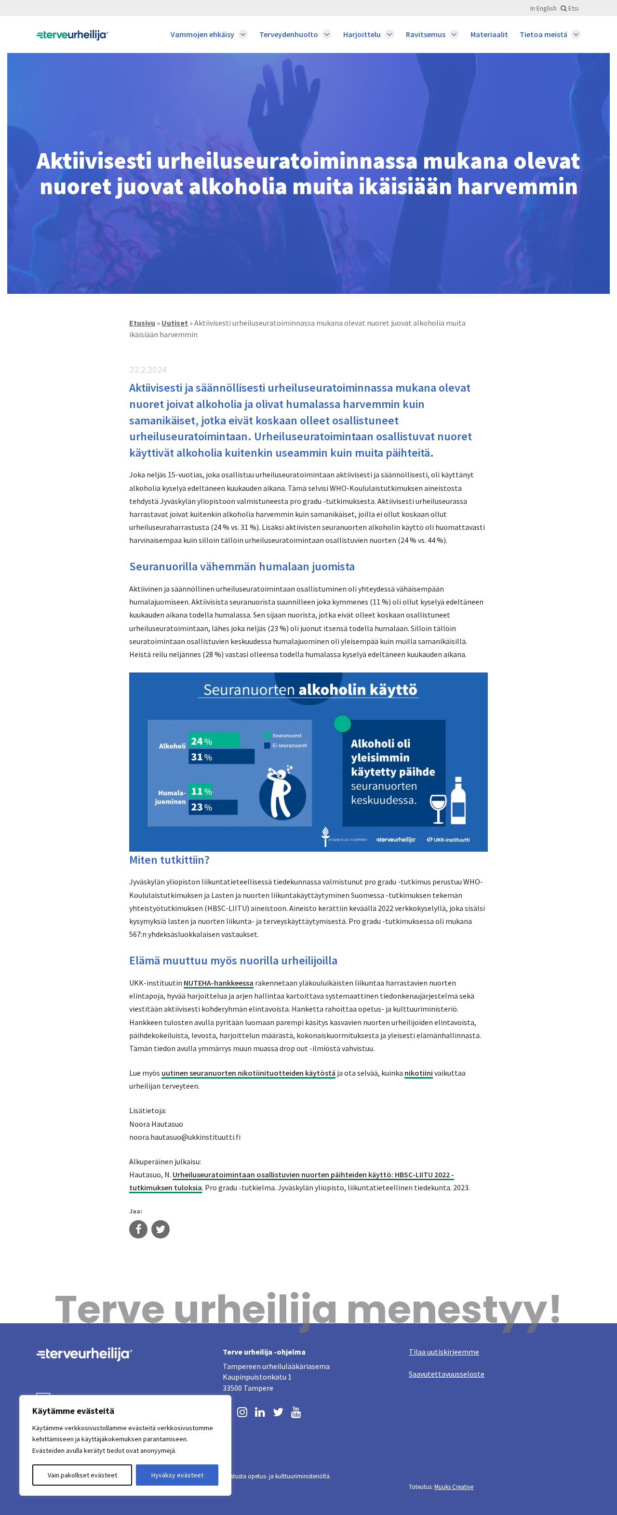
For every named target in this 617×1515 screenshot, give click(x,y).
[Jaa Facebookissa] (138, 1230)
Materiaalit (489, 34)
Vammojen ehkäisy (202, 34)
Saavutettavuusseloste (446, 1374)
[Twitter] (278, 1411)
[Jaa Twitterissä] (160, 1230)
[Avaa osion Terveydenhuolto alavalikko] (327, 34)
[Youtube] (296, 1411)
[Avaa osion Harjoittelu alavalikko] (389, 34)
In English (543, 8)
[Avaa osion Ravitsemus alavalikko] (454, 34)
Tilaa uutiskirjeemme (444, 1352)
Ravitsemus (425, 34)
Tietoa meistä (543, 34)
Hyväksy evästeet (177, 1475)
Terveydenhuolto (288, 34)
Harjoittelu (362, 34)
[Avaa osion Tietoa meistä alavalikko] (576, 34)
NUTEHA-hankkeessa (219, 983)
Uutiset (174, 323)
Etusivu (142, 323)
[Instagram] (242, 1411)
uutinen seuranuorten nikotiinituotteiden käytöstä (248, 1073)
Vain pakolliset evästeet (82, 1475)
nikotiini (418, 1073)
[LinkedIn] (260, 1411)
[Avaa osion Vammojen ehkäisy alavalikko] (243, 34)
